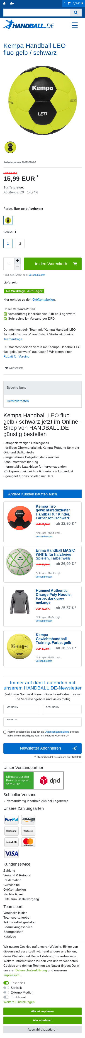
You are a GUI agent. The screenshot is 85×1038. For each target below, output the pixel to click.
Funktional (18, 997)
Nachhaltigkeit (13, 894)
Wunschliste (16, 368)
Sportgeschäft (13, 932)
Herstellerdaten (18, 401)
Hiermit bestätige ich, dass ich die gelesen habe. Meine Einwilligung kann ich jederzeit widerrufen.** (43, 733)
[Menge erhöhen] (17, 261)
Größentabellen (43, 299)
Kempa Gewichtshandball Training (53, 639)
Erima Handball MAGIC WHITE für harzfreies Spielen (55, 554)
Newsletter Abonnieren (40, 748)
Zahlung (9, 870)
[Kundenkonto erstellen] (12, 3)
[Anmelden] (5, 3)
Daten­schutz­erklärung (31, 970)
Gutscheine (11, 885)
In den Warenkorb (51, 264)
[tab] (42, 387)
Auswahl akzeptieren (42, 1029)
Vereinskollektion (15, 913)
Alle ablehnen (42, 1020)
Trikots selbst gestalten (19, 922)
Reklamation (12, 880)
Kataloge (9, 936)
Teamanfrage (12, 339)
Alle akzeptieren (42, 1011)
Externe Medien (22, 992)
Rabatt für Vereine (16, 356)
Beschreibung (17, 387)
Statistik (16, 987)
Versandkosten (36, 275)
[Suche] (76, 12)
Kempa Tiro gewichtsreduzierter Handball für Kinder (53, 512)
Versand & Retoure (17, 875)
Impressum (11, 975)
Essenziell (18, 983)
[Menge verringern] (17, 267)
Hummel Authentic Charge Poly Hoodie (53, 596)
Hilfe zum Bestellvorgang (21, 899)
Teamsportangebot (16, 917)
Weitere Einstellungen (19, 1002)
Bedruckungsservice (17, 927)
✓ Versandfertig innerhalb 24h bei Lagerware (35, 801)
